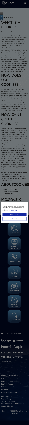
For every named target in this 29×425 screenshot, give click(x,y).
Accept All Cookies (14, 214)
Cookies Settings (14, 218)
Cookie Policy (14, 210)
